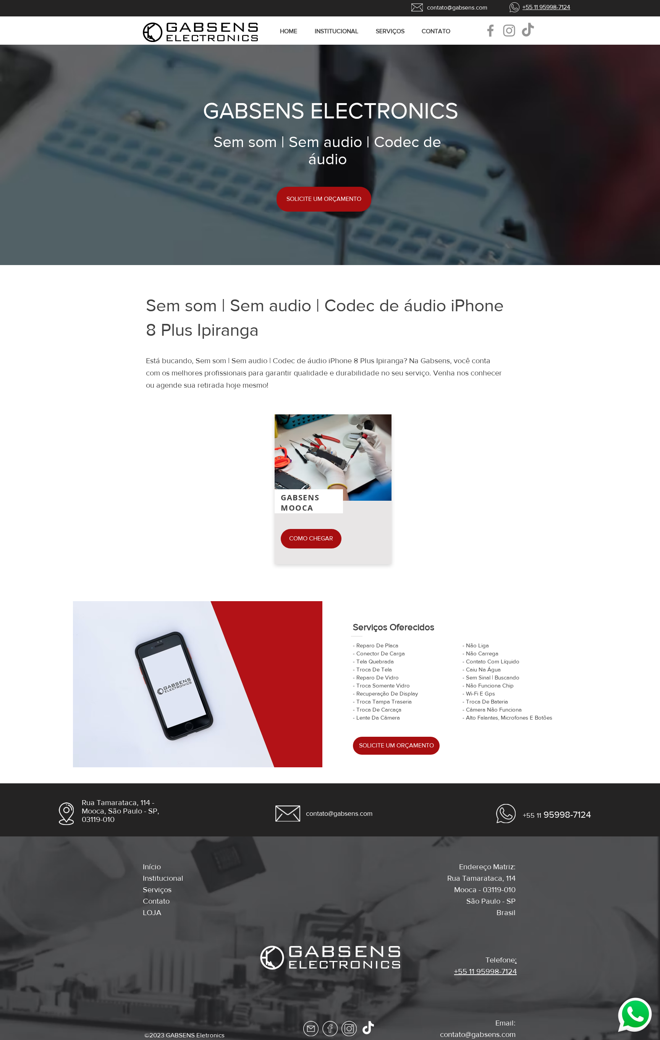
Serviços (157, 889)
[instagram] (349, 1028)
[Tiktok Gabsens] (368, 1028)
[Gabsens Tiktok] (528, 31)
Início (152, 866)
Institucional (163, 878)
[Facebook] (490, 31)
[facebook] (330, 1028)
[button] (393, 31)
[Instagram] (509, 31)
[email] (311, 1028)
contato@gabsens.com (478, 1034)
